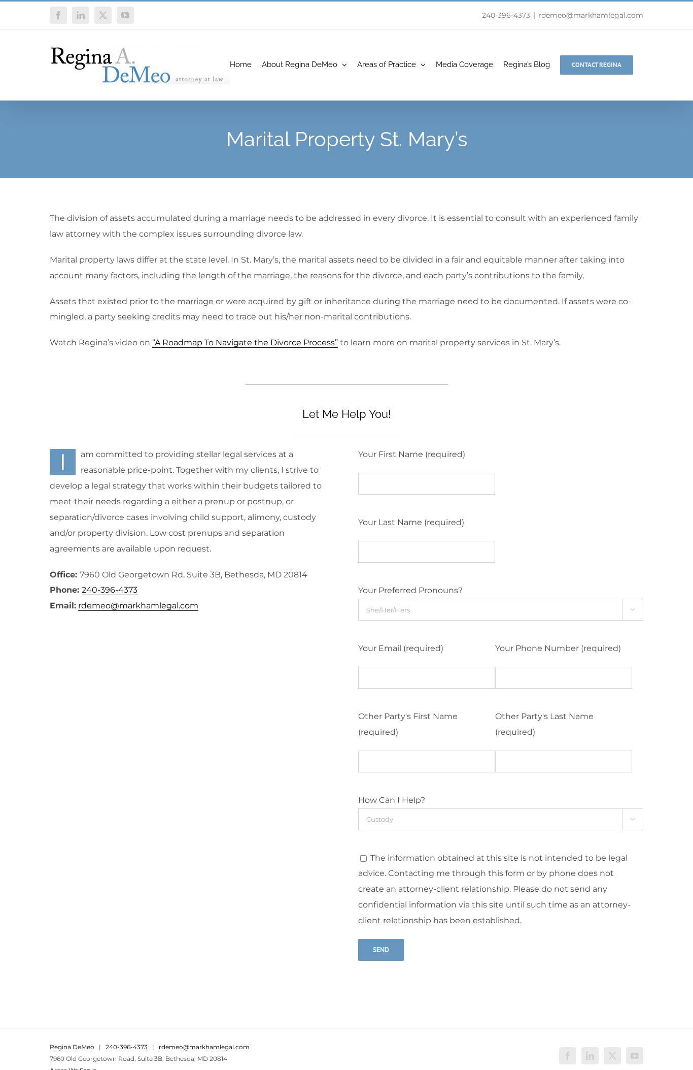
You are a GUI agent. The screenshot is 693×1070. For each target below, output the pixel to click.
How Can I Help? (391, 800)
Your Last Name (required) (411, 522)
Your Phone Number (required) (558, 648)
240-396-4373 (506, 15)
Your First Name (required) (411, 454)
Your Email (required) (400, 648)
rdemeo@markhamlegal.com (590, 15)
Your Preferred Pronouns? (410, 590)
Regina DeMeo (72, 1047)
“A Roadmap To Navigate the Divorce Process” (245, 342)
